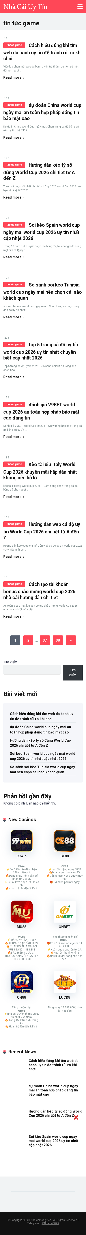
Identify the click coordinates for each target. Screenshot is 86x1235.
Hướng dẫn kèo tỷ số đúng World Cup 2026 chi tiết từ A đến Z (39, 171)
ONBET (64, 927)
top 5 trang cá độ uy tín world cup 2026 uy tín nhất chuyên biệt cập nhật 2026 (40, 351)
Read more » (13, 77)
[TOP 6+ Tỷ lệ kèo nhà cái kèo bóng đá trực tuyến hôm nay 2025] (25, 6)
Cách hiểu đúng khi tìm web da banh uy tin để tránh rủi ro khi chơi (42, 52)
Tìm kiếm (10, 662)
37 (45, 640)
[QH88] (22, 992)
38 (58, 640)
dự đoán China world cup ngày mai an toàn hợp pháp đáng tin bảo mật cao (42, 111)
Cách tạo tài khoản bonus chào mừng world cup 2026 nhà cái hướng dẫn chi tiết (39, 591)
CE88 (64, 856)
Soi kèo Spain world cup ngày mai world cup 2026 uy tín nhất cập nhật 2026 (41, 231)
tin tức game (14, 45)
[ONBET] (65, 921)
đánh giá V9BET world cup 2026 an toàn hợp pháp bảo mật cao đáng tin (41, 411)
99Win (21, 856)
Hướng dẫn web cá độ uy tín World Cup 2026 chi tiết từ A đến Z (41, 531)
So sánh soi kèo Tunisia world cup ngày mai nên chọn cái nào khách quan (42, 291)
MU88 (21, 927)
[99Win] (22, 850)
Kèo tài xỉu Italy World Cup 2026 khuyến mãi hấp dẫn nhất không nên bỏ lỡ (40, 471)
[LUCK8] (65, 992)
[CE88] (65, 850)
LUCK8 (64, 997)
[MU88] (22, 921)
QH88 (21, 997)
